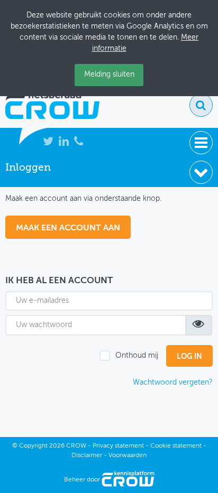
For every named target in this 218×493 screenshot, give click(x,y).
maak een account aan (68, 228)
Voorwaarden (127, 455)
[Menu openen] (201, 142)
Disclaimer (86, 455)
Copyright (33, 446)
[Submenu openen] (201, 172)
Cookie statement (176, 446)
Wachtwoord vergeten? (173, 382)
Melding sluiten (109, 74)
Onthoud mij (136, 355)
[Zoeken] (201, 105)
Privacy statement (118, 446)
